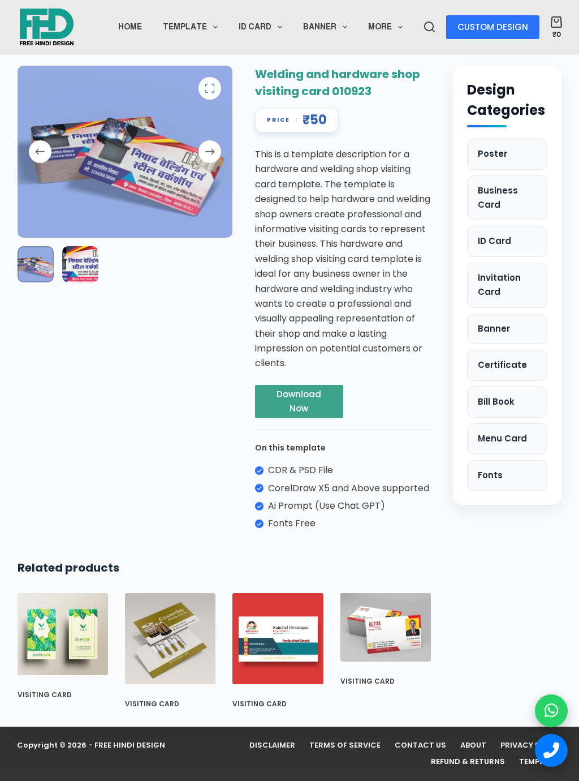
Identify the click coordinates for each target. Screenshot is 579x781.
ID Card (494, 241)
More (380, 26)
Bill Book (496, 401)
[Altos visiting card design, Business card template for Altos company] (385, 627)
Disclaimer (272, 745)
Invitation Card (499, 285)
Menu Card (502, 438)
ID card (255, 26)
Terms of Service (345, 745)
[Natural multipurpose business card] (63, 634)
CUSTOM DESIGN (492, 27)
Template (185, 26)
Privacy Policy (531, 745)
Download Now (298, 401)
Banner (319, 26)
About (473, 745)
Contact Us (420, 745)
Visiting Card (45, 695)
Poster (492, 154)
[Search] (429, 27)
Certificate (502, 365)
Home (130, 26)
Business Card (498, 197)
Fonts (490, 475)
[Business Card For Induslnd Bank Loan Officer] (277, 638)
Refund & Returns (468, 762)
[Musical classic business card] (170, 638)
